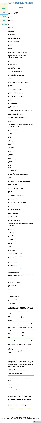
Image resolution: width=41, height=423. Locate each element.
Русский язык (4, 16)
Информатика (4, 8)
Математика (4, 11)
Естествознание (4, 7)
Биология (4, 4)
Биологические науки (4, 24)
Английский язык (4, 3)
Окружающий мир (4, 15)
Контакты (4, 20)
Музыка (4, 12)
